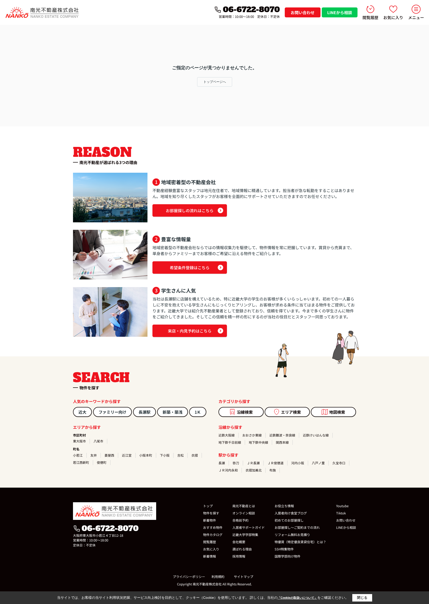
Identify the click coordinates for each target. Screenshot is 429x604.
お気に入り (393, 17)
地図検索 (337, 412)
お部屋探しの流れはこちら (190, 210)
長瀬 (221, 463)
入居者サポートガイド (248, 527)
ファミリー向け (112, 412)
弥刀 (236, 463)
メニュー (416, 17)
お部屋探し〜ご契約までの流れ (297, 527)
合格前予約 (240, 520)
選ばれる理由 (242, 549)
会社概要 (238, 541)
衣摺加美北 (254, 470)
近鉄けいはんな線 (316, 435)
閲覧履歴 (370, 17)
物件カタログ (212, 534)
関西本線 (282, 442)
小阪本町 (145, 455)
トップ (208, 505)
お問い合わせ (303, 12)
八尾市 (98, 441)
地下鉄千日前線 (229, 442)
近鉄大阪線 (226, 435)
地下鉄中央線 (258, 442)
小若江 (78, 455)
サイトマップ (243, 576)
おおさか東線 (252, 435)
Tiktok (341, 513)
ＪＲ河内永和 (228, 470)
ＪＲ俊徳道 (275, 463)
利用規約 (218, 576)
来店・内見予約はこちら (190, 331)
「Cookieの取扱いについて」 (297, 598)
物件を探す (211, 513)
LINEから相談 (339, 12)
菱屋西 (109, 455)
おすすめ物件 (212, 527)
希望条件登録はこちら (190, 267)
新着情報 (209, 556)
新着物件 (209, 520)
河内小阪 (297, 463)
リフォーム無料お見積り (292, 534)
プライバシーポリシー (189, 576)
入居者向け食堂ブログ (291, 513)
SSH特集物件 (284, 549)
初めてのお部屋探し (289, 520)
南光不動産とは (243, 505)
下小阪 (165, 455)
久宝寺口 (338, 463)
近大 (82, 412)
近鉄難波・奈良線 (282, 435)
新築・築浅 (172, 412)
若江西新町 (81, 462)
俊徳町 (102, 462)
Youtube (342, 505)
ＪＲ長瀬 (253, 463)
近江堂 (127, 455)
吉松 (180, 455)
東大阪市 (79, 441)
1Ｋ (198, 412)
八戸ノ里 (318, 463)
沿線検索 (245, 412)
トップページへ (214, 82)
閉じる (362, 598)
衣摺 (194, 455)
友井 (93, 455)
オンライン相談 (243, 513)
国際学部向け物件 (287, 556)
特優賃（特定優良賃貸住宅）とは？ (300, 541)
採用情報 (238, 556)
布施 (272, 470)
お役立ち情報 (284, 505)
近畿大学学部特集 (245, 534)
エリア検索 (291, 412)
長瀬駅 (144, 412)
